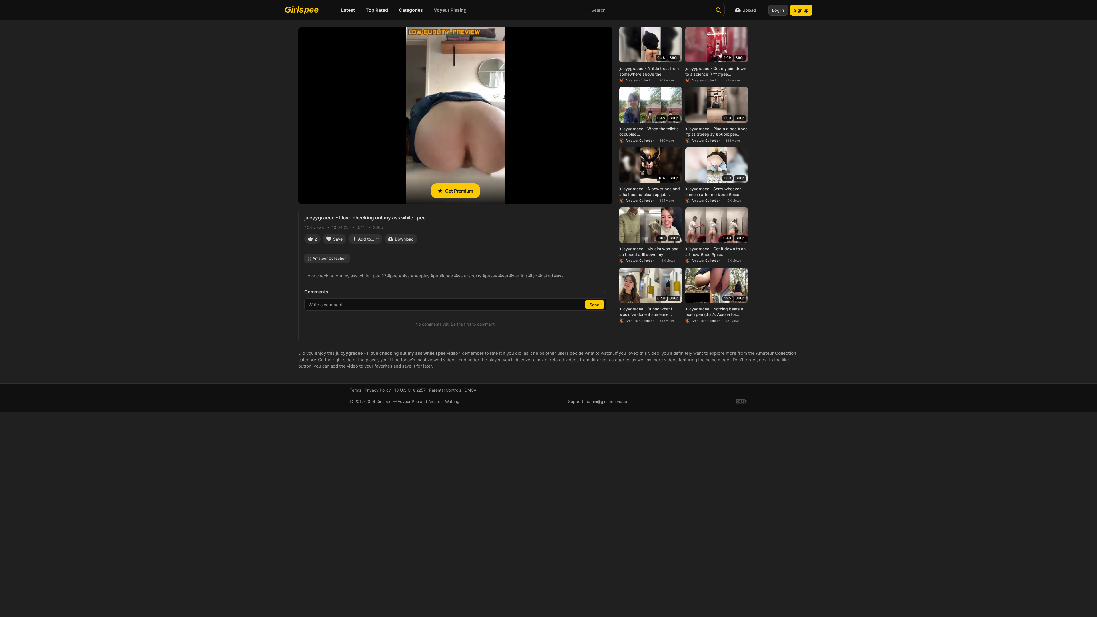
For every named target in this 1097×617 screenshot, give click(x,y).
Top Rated (377, 10)
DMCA (470, 390)
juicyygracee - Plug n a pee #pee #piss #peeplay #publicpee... (716, 131)
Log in (778, 10)
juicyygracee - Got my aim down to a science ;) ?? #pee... (715, 71)
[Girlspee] (303, 10)
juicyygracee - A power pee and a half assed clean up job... (649, 191)
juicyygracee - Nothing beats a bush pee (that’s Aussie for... (714, 312)
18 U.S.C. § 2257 (410, 390)
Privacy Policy (378, 390)
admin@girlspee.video (606, 401)
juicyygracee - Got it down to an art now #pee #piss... (715, 251)
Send (595, 304)
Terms (355, 390)
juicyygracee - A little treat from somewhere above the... (649, 71)
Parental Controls (445, 390)
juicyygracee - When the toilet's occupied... (649, 131)
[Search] (718, 10)
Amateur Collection (330, 258)
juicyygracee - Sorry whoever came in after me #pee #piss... (714, 191)
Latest (348, 10)
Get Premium (459, 191)
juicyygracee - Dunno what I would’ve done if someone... (645, 312)
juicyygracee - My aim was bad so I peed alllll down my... (649, 251)
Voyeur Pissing (450, 10)
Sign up (801, 10)
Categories (411, 10)
